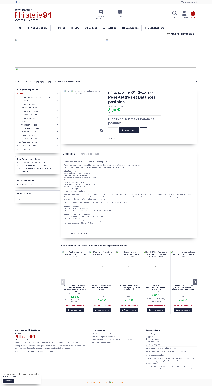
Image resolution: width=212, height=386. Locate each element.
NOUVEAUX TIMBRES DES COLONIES (33, 165)
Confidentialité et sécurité (102, 334)
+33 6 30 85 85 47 (160, 366)
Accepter (8, 381)
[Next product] (196, 82)
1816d (183, 296)
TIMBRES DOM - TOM (29, 114)
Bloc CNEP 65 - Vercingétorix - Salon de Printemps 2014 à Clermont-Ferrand (156, 299)
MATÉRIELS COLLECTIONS (28, 142)
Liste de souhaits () (190, 2)
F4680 (129, 296)
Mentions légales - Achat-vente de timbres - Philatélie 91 (113, 340)
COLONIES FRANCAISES (30, 128)
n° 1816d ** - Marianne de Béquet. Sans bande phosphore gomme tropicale (183, 287)
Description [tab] (69, 154)
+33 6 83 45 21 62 (159, 358)
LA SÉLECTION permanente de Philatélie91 (36, 97)
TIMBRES (22, 94)
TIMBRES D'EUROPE (28, 121)
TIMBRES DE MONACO (29, 111)
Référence (112, 106)
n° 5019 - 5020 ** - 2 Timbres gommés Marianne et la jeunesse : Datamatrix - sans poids (75, 288)
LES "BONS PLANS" (26, 184)
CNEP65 (156, 291)
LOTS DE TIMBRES (28, 135)
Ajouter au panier (131, 130)
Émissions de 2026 (26, 171)
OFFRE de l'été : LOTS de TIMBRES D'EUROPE (35, 163)
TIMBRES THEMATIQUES (30, 132)
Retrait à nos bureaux (26, 200)
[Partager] (109, 139)
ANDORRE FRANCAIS (29, 108)
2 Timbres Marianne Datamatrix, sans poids (74, 300)
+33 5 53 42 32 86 (154, 345)
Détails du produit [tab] (89, 154)
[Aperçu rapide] (76, 282)
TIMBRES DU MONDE (29, 125)
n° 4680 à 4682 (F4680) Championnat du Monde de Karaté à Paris (129, 287)
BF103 (102, 296)
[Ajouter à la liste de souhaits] (143, 130)
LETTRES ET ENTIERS (29, 139)
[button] (63, 282)
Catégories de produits (27, 90)
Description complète (75, 305)
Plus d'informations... (10, 376)
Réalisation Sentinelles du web (98, 382)
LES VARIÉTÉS (26, 101)
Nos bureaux (23, 197)
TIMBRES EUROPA (28, 118)
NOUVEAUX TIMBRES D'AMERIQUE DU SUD (35, 168)
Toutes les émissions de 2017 (77, 233)
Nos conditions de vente (102, 342)
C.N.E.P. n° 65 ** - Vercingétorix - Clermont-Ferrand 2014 (156, 287)
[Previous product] (195, 82)
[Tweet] (112, 139)
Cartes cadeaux (24, 149)
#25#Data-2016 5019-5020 (74, 293)
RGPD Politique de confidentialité (105, 337)
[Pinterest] (114, 139)
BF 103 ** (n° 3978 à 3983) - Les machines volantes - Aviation (102, 287)
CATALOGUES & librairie (27, 146)
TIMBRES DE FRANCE (29, 104)
